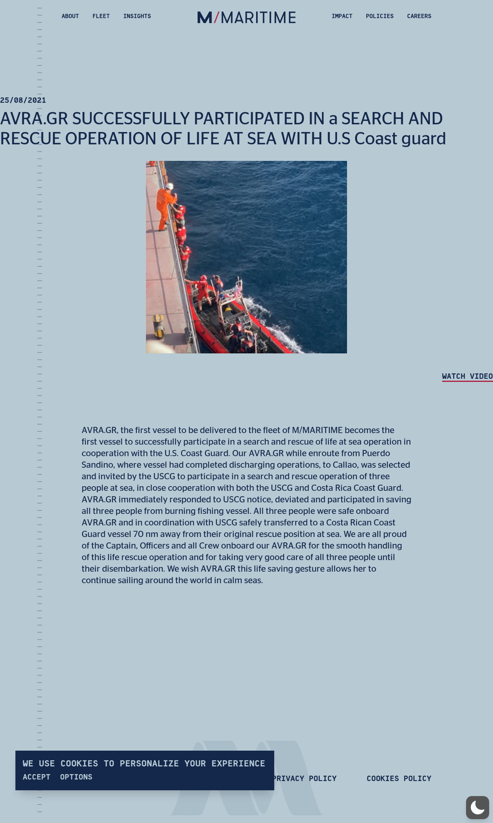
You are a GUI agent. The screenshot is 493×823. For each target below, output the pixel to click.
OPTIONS (76, 776)
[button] (477, 807)
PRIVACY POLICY (304, 778)
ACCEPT (36, 776)
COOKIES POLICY (399, 778)
